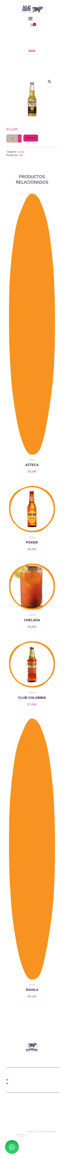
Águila (32, 990)
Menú (11, 1080)
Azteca (32, 465)
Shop (27, 58)
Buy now (30, 138)
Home (14, 58)
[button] (49, 81)
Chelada (32, 620)
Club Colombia (32, 697)
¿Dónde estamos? (17, 1083)
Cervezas (20, 152)
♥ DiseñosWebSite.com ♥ (37, 1135)
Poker (32, 542)
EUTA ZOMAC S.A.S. (17, 1131)
